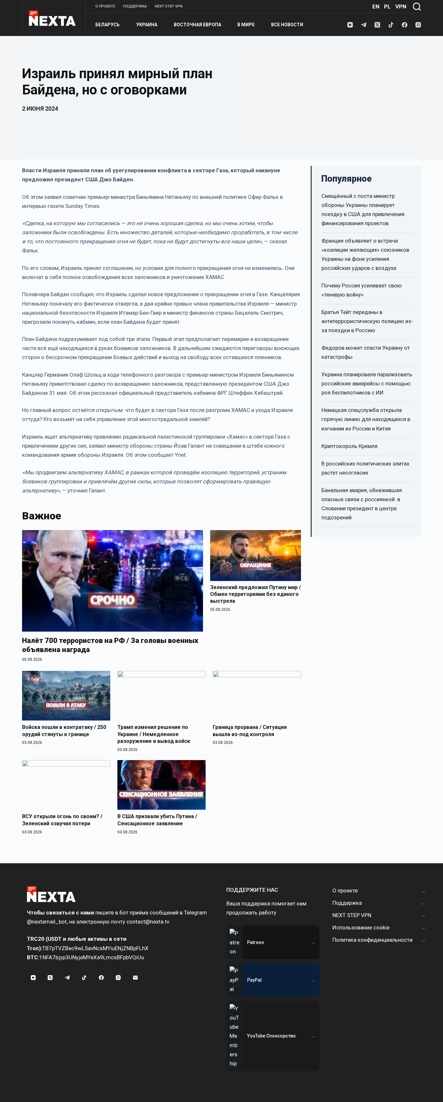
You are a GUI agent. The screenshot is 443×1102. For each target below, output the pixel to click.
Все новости (287, 24)
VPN (400, 6)
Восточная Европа (197, 24)
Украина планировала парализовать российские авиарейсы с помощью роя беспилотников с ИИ (366, 383)
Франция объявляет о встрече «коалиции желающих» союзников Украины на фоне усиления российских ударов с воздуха (365, 254)
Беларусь (107, 24)
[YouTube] (350, 25)
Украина (146, 24)
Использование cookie (360, 927)
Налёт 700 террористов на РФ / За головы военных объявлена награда (110, 645)
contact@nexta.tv (147, 921)
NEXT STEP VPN (169, 6)
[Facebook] (404, 25)
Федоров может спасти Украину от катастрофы (365, 352)
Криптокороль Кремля (349, 446)
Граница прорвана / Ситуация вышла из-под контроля (250, 730)
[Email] (135, 978)
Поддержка (135, 6)
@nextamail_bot (47, 921)
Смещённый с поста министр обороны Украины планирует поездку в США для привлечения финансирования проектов (362, 209)
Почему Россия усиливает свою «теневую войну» (361, 290)
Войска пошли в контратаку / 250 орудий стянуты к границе (64, 730)
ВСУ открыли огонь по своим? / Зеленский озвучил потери (62, 820)
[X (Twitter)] (377, 25)
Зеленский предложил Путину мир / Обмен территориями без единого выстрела (255, 594)
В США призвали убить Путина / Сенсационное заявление (157, 820)
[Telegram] (363, 25)
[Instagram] (418, 25)
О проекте (105, 6)
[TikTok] (391, 25)
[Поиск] (417, 7)
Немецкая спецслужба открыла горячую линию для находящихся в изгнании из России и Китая (365, 419)
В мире (246, 24)
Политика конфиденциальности (372, 940)
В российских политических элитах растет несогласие (365, 468)
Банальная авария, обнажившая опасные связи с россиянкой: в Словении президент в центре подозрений (361, 504)
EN (375, 6)
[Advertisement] (329, 94)
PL (387, 6)
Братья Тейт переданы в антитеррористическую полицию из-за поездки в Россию (367, 321)
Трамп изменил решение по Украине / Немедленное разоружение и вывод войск (153, 734)
